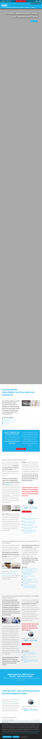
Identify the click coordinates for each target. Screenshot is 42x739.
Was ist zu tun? (7, 423)
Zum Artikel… (34, 21)
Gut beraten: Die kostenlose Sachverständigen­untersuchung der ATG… (29, 531)
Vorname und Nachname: (8, 720)
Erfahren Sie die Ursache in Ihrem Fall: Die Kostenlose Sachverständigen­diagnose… (30, 586)
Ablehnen (16, 736)
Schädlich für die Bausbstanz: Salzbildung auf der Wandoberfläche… (30, 573)
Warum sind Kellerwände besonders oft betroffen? (29, 522)
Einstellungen (24, 736)
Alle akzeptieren (7, 736)
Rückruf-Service (37, 3)
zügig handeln (8, 484)
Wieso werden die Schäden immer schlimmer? (29, 525)
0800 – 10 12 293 (30, 508)
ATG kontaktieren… (21, 449)
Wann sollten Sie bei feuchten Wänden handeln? (30, 528)
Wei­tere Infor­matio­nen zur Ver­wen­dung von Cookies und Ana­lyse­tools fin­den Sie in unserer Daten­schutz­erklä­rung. (21, 732)
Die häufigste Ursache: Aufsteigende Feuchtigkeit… (30, 569)
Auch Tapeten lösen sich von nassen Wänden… (30, 579)
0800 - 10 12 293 (6, 1)
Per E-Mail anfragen (26, 511)
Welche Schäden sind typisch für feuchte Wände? (30, 519)
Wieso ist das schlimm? (9, 422)
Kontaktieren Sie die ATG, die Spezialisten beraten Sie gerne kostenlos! (30, 661)
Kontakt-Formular (22, 1)
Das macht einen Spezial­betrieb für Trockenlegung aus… (29, 654)
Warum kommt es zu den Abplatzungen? (10, 419)
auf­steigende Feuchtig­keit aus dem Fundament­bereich (10, 573)
